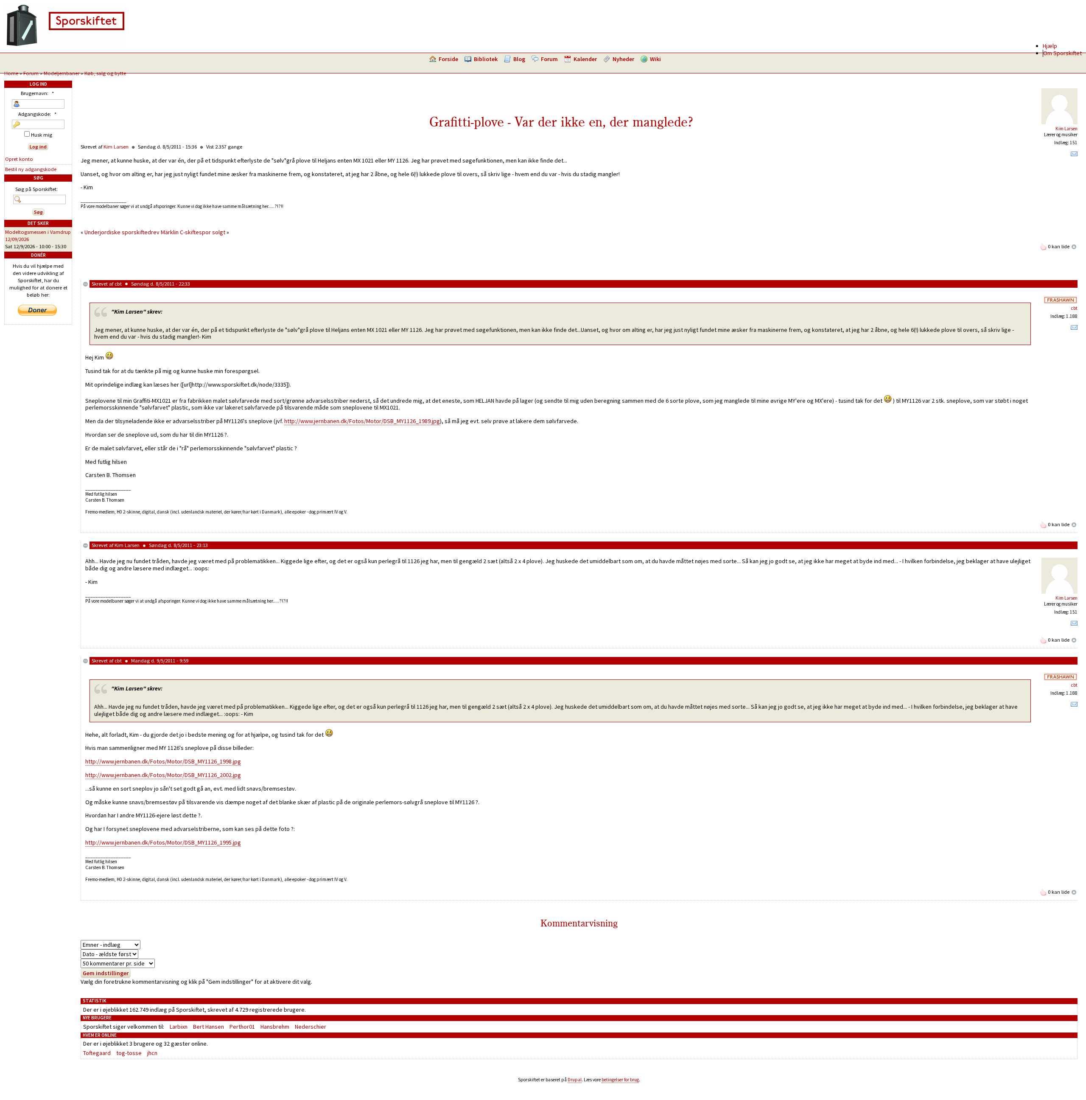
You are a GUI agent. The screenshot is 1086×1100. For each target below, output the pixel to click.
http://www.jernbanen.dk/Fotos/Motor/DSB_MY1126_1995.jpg (163, 842)
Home (11, 73)
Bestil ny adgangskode (30, 169)
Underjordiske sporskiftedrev (122, 232)
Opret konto (19, 159)
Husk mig (41, 135)
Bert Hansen (208, 1026)
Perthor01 (242, 1026)
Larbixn (179, 1026)
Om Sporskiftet (1062, 53)
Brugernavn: (37, 93)
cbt (118, 284)
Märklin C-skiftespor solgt (193, 232)
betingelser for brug (620, 1080)
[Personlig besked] (1074, 156)
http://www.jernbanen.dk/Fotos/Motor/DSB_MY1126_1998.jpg (163, 761)
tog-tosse (129, 1053)
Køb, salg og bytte (105, 73)
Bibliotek (486, 59)
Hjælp (1050, 46)
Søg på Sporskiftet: (36, 189)
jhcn (152, 1053)
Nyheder (623, 59)
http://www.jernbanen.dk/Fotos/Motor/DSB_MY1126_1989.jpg (362, 421)
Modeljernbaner (61, 73)
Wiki (655, 59)
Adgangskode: (37, 114)
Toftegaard (97, 1053)
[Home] (65, 44)
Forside (448, 59)
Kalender (585, 59)
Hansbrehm (274, 1026)
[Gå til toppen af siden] (1074, 246)
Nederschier (310, 1026)
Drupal (575, 1080)
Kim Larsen (1066, 129)
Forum (549, 59)
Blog (519, 59)
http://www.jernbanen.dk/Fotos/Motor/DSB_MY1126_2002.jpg (163, 775)
